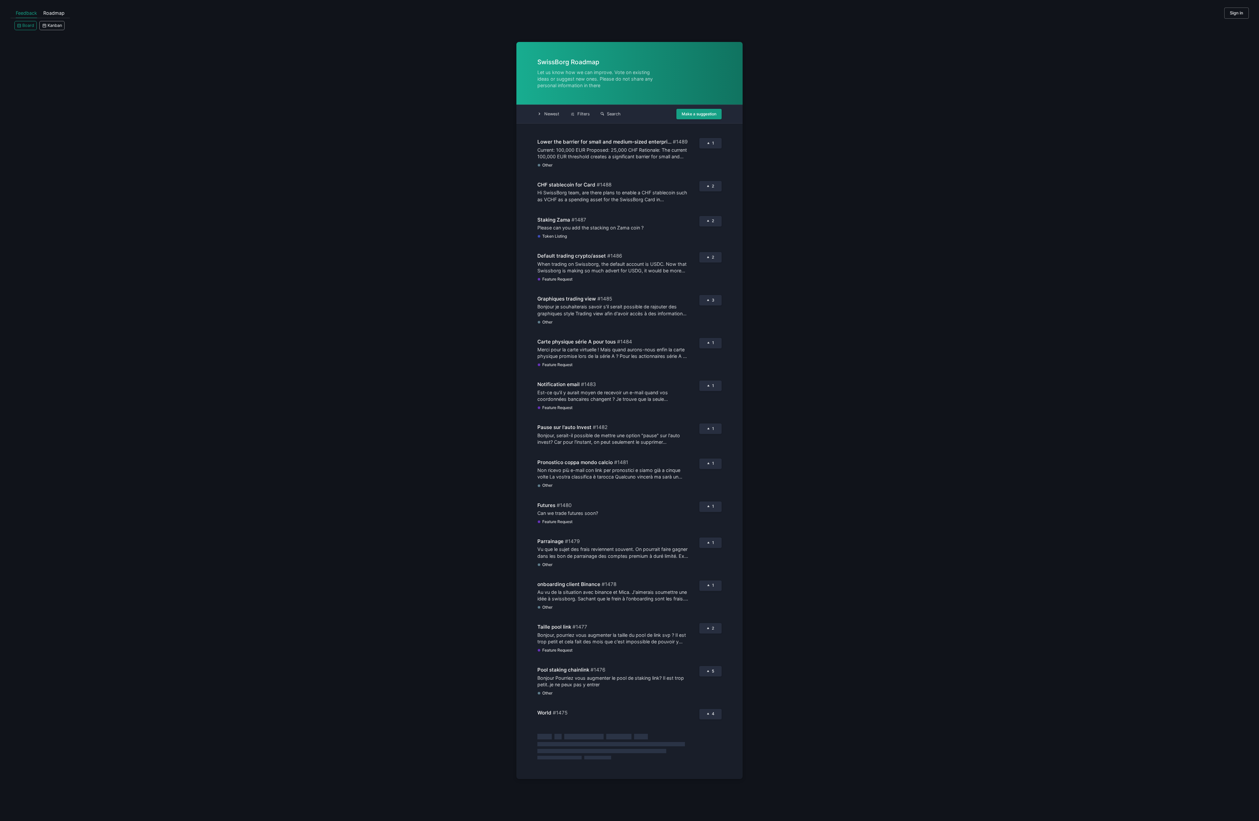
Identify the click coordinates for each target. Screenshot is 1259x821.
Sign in (1236, 12)
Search (614, 113)
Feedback (26, 13)
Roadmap (54, 13)
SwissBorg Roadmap (568, 62)
